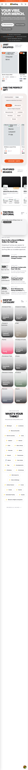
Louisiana (20, 112)
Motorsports (18, 105)
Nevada (14, 119)
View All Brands (20, 170)
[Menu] (2, 4)
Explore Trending (20, 24)
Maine (8, 105)
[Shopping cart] (25, 4)
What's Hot (22, 213)
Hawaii (18, 115)
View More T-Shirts (14, 161)
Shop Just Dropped (18, 46)
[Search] (21, 4)
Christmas (10, 115)
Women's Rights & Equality (14, 108)
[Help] (25, 767)
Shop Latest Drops (8, 24)
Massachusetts (9, 112)
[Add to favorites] (16, 53)
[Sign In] (5, 4)
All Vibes (22, 301)
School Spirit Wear (7, 28)
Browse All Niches (13, 507)
